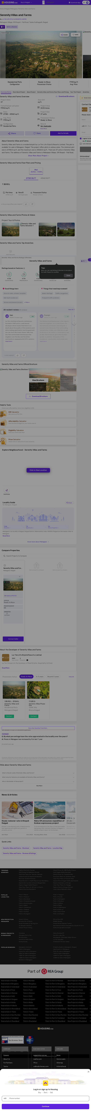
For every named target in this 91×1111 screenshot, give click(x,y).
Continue (45, 1106)
